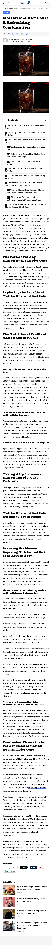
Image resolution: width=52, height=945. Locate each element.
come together (24, 497)
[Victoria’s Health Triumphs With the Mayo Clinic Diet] (9, 914)
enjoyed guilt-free (37, 787)
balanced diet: (9, 608)
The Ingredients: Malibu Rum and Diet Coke (26, 148)
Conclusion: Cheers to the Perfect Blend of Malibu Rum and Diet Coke (26, 205)
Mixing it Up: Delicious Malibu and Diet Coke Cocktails (24, 169)
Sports (19, 892)
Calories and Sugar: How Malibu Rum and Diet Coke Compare (26, 155)
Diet (6, 12)
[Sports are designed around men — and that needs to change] (9, 890)
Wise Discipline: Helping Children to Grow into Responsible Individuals (32, 925)
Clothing (20, 904)
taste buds (20, 539)
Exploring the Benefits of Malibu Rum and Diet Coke (25, 133)
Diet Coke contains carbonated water (21, 394)
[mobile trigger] (5, 2)
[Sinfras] (26, 2)
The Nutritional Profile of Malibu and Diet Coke (25, 141)
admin (13, 39)
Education (21, 931)
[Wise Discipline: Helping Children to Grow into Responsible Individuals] (9, 926)
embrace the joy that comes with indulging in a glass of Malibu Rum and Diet (25, 819)
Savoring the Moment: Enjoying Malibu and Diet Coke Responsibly (24, 184)
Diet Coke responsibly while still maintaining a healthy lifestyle (25, 693)
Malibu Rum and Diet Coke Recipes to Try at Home (25, 177)
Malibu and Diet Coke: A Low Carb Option (24, 162)
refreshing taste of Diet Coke (25, 276)
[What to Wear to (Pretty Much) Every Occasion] (9, 902)
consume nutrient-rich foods (33, 667)
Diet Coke (40, 267)
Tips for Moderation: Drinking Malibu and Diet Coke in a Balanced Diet (25, 191)
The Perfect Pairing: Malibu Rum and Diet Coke (25, 126)
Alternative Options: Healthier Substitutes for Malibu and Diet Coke (24, 198)
